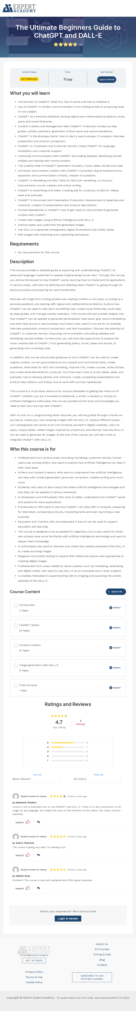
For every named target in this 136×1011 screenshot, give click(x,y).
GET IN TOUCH (34, 960)
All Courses (102, 949)
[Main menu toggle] (130, 8)
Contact (102, 964)
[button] (28, 821)
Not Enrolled (29, 79)
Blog (102, 959)
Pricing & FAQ (102, 954)
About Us (102, 944)
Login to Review (68, 918)
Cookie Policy (34, 982)
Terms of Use (34, 977)
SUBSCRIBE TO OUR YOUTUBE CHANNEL (92, 977)
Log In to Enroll (106, 79)
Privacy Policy (34, 971)
